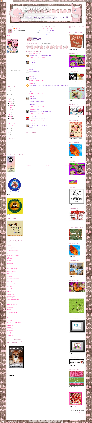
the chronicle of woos (11, 315)
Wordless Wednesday (13, 123)
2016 (9, 92)
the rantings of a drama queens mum (14, 322)
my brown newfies (10, 284)
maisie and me (9, 275)
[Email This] (44, 43)
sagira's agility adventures (12, 304)
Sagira (30, 76)
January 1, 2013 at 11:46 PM (37, 93)
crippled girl (9, 258)
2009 (9, 134)
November (11, 101)
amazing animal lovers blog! (12, 250)
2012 (9, 128)
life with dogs (9, 273)
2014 (9, 96)
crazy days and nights (11, 257)
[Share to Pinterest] (50, 43)
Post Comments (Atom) (36, 167)
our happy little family (11, 296)
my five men (9, 286)
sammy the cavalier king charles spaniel (14, 306)
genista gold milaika (11, 265)
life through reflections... (11, 271)
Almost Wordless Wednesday (14, 120)
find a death (9, 260)
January (10, 118)
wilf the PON (9, 333)
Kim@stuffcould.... (33, 109)
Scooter (30, 96)
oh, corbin (9, 291)
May (10, 112)
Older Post (67, 165)
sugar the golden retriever (12, 314)
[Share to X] (47, 43)
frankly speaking (10, 263)
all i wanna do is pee (11, 248)
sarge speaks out (10, 307)
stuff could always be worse (12, 312)
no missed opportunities (11, 288)
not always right (10, 289)
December (11, 99)
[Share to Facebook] (48, 43)
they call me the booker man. (12, 324)
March (10, 116)
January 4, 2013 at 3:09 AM (36, 120)
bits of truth (9, 253)
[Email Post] (42, 43)
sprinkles (17, 28)
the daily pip (9, 317)
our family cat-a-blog (11, 294)
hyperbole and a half (11, 266)
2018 (9, 88)
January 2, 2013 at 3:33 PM (36, 113)
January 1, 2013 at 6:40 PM (36, 80)
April (10, 114)
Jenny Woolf (31, 116)
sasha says (9, 309)
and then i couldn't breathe (12, 252)
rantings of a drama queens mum (13, 299)
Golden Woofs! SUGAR (34, 53)
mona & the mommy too (11, 283)
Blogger (79, 412)
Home (47, 165)
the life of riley (10, 320)
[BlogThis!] (46, 43)
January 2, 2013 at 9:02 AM (36, 106)
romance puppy (10, 302)
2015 (9, 94)
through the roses (10, 325)
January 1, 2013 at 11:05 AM (37, 57)
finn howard (9, 261)
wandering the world (11, 332)
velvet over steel (10, 330)
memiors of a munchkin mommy (13, 278)
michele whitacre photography (13, 279)
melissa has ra (9, 276)
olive (8, 292)
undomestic (9, 327)
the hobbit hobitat (10, 319)
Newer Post (28, 165)
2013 (9, 98)
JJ (29, 69)
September (11, 105)
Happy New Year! (47, 28)
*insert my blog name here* (12, 244)
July (10, 109)
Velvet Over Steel (32, 123)
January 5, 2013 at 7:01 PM (36, 129)
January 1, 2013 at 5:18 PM (36, 73)
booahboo (31, 83)
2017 (9, 90)
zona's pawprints (10, 335)
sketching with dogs (11, 310)
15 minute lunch (10, 245)
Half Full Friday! (12, 122)
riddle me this (9, 301)
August (10, 107)
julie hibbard (9, 270)
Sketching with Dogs (33, 60)
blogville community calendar (13, 255)
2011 (9, 130)
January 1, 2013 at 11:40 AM (37, 66)
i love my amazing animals (12, 268)
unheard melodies (10, 328)
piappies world (10, 297)
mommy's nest (9, 281)
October (10, 103)
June (10, 111)
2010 (9, 132)
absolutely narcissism (11, 247)
